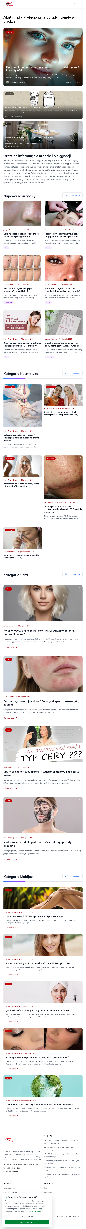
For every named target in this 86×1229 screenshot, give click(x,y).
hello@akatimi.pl (12, 1172)
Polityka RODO (58, 1216)
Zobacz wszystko (72, 195)
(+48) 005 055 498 (13, 1168)
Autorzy (7, 1183)
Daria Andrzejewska (52, 230)
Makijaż (10, 32)
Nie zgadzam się (27, 1217)
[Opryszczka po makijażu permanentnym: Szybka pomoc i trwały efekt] (43, 57)
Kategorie (49, 1183)
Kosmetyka (9, 94)
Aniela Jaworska (9, 626)
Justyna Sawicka (9, 230)
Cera (6, 248)
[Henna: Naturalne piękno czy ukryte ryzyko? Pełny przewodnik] (43, 135)
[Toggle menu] (80, 4)
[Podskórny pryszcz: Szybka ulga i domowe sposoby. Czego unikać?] (43, 105)
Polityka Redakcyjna (72, 1216)
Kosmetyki (49, 357)
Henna (8, 124)
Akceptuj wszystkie (27, 1222)
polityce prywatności (35, 1211)
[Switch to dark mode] (74, 4)
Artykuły (48, 1135)
